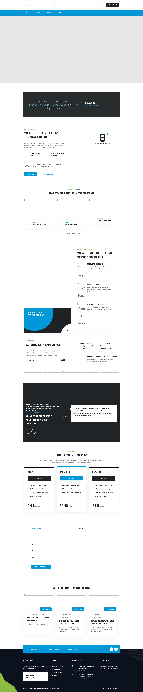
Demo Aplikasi (113, 5)
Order (61, 13)
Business (44, 614)
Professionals (97, 617)
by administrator (34, 614)
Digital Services (56, 676)
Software (35, 222)
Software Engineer (57, 672)
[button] (46, 544)
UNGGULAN (50, 13)
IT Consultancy (56, 669)
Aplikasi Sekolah (39, 225)
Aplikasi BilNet (71, 225)
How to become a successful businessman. (87, 667)
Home (27, 13)
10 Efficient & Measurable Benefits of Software (86, 675)
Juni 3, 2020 (82, 670)
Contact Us (116, 688)
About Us (108, 688)
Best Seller (55, 679)
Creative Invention (65, 617)
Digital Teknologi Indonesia (40, 688)
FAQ (103, 688)
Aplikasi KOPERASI (104, 220)
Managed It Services (57, 666)
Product (37, 13)
